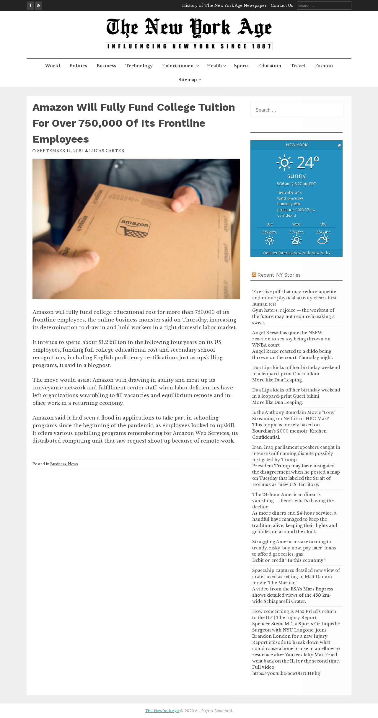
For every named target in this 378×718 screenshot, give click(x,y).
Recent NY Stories (279, 275)
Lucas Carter (107, 151)
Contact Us (282, 5)
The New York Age (162, 711)
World (52, 65)
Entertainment (178, 65)
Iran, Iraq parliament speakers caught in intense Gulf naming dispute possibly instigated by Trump (296, 453)
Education (269, 65)
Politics (78, 65)
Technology (139, 65)
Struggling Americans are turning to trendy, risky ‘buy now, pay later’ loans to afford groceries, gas (294, 548)
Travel (298, 65)
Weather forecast (296, 252)
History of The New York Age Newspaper (224, 5)
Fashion (324, 65)
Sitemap (187, 79)
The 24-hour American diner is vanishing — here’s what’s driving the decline (293, 501)
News (73, 464)
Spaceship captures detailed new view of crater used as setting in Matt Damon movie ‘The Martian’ (296, 576)
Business (106, 65)
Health (214, 65)
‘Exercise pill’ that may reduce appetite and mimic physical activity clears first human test (294, 298)
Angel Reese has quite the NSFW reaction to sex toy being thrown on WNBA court (291, 339)
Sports (241, 65)
